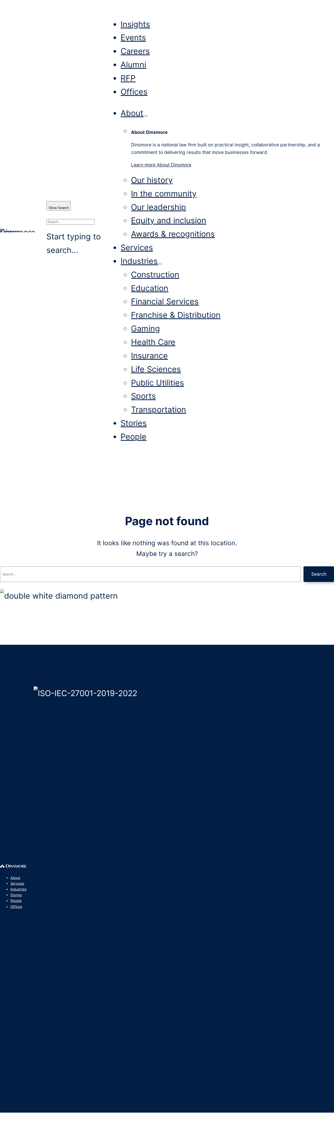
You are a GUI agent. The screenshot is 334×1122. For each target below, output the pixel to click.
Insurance (149, 355)
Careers (135, 51)
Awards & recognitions (173, 234)
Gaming (145, 328)
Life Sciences (156, 369)
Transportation (158, 409)
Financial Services (165, 301)
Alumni (133, 64)
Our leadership (158, 207)
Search (318, 574)
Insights (135, 24)
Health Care (153, 342)
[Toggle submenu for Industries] (160, 264)
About (132, 113)
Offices (134, 91)
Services (137, 247)
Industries (139, 261)
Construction (155, 274)
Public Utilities (157, 382)
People (133, 436)
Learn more (161, 165)
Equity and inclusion (168, 220)
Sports (143, 396)
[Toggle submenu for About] (145, 116)
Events (133, 37)
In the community (163, 193)
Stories (134, 423)
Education (149, 288)
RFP (128, 78)
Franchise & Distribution (175, 315)
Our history (152, 180)
